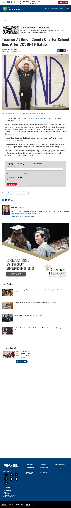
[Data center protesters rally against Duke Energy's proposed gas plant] (7, 305)
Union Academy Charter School (39, 118)
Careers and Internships (29, 473)
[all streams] (68, 8)
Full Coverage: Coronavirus (35, 27)
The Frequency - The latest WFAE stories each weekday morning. (26, 173)
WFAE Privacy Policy (60, 464)
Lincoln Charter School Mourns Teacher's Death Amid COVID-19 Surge (23, 353)
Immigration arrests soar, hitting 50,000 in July (28, 315)
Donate (64, 3)
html (9, 179)
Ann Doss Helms (12, 49)
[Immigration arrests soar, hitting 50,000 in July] (7, 318)
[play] (4, 9)
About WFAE (29, 464)
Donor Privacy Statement (44, 468)
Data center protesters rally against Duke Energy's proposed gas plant (35, 302)
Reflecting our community (30, 468)
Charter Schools (22, 193)
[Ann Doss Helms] (6, 210)
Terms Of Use (58, 468)
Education (4, 21)
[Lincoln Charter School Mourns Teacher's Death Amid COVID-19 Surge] (9, 354)
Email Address (11, 166)
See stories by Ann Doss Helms (22, 216)
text (9, 181)
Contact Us (43, 464)
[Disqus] (35, 390)
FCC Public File (44, 472)
